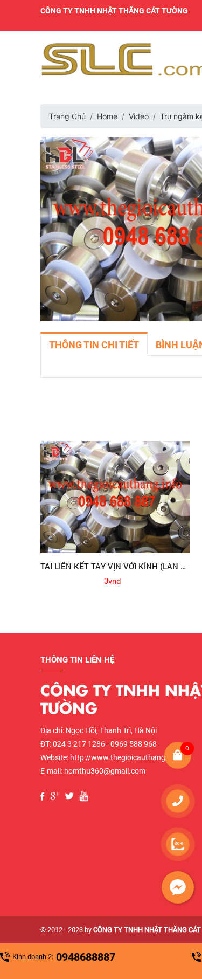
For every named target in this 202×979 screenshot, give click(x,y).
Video (139, 116)
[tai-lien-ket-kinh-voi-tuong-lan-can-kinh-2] (115, 497)
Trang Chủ (67, 116)
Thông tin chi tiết (94, 344)
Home (107, 116)
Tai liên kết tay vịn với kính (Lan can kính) (115, 566)
